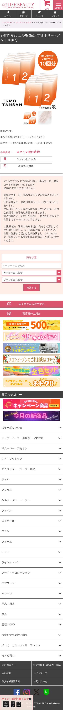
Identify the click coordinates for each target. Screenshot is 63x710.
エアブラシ (8, 583)
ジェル (5, 479)
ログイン (8, 16)
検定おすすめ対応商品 (14, 634)
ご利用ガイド (9, 664)
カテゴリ (39, 16)
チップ (5, 552)
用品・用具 (8, 603)
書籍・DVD (8, 624)
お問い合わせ (40, 681)
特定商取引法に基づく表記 (47, 664)
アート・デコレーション (16, 572)
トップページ (8, 22)
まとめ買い (8, 655)
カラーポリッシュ (12, 427)
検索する (31, 287)
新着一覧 (23, 16)
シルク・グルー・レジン (16, 500)
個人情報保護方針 (11, 681)
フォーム (7, 541)
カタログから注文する (31, 304)
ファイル (7, 510)
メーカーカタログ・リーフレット (21, 645)
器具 (4, 614)
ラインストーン (11, 562)
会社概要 (6, 673)
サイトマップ (40, 673)
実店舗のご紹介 (31, 313)
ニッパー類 (8, 520)
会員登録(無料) (26, 166)
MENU (58, 8)
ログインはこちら (26, 159)
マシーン (7, 593)
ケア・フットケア (23, 22)
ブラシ (5, 531)
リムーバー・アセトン (14, 448)
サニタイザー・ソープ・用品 (18, 469)
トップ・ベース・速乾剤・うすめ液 (22, 438)
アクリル (7, 489)
